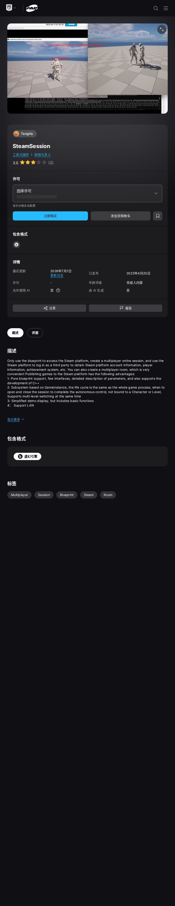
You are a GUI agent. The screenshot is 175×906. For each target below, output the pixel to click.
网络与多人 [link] (42, 154)
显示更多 (13, 419)
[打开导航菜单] (166, 8)
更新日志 (56, 275)
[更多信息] (58, 290)
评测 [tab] (35, 333)
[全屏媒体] (161, 29)
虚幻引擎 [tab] (30, 456)
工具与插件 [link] (21, 154)
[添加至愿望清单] (157, 215)
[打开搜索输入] (156, 8)
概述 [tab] (15, 333)
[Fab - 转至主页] (32, 8)
